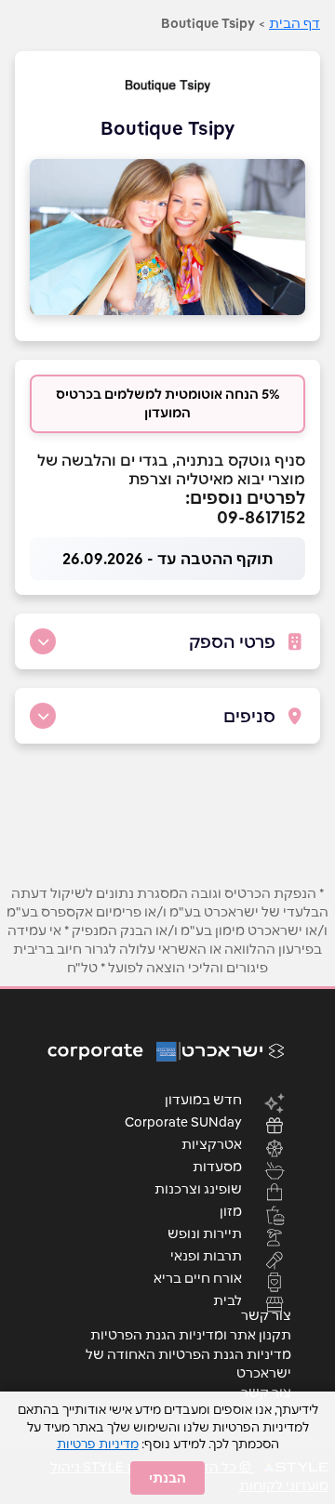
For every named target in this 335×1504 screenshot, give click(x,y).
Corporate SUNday (183, 1121)
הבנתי (167, 1478)
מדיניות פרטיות (98, 1443)
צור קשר (266, 1315)
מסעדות (217, 1165)
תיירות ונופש (205, 1232)
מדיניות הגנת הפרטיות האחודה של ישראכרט (188, 1363)
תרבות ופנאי (206, 1254)
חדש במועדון (203, 1098)
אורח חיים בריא (198, 1277)
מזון (231, 1210)
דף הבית (294, 23)
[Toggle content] (43, 641)
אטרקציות (211, 1143)
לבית (227, 1299)
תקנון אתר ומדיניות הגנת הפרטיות (190, 1334)
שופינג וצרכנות (198, 1188)
